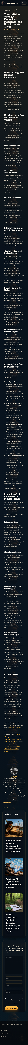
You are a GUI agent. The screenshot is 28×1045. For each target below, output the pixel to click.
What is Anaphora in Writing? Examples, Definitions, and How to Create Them (13, 923)
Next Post (5, 807)
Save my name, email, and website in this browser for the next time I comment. (14, 1001)
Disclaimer (3, 1036)
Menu (24, 3)
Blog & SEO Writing (12, 9)
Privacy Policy (4, 1030)
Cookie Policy (4, 1033)
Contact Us (4, 1041)
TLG (5, 9)
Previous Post (7, 802)
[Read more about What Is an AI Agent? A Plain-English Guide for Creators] (14, 866)
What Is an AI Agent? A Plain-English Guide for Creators (14, 883)
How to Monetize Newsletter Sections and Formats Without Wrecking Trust (13, 846)
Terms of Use (4, 1039)
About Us (3, 1027)
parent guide (18, 67)
